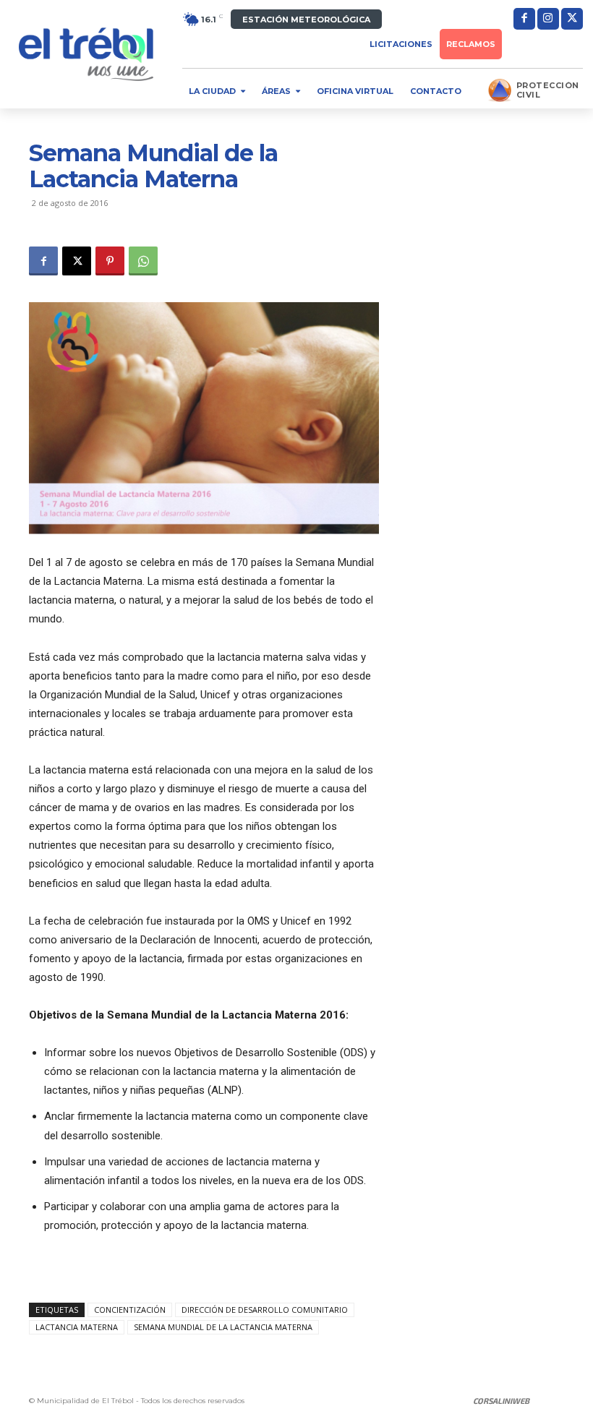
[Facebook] (524, 19)
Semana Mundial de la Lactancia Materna (223, 1326)
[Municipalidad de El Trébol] (86, 54)
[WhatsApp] (143, 261)
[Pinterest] (109, 261)
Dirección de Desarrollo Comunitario (265, 1309)
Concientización (130, 1309)
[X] (572, 19)
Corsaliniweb (501, 1401)
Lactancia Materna (76, 1326)
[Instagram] (548, 19)
